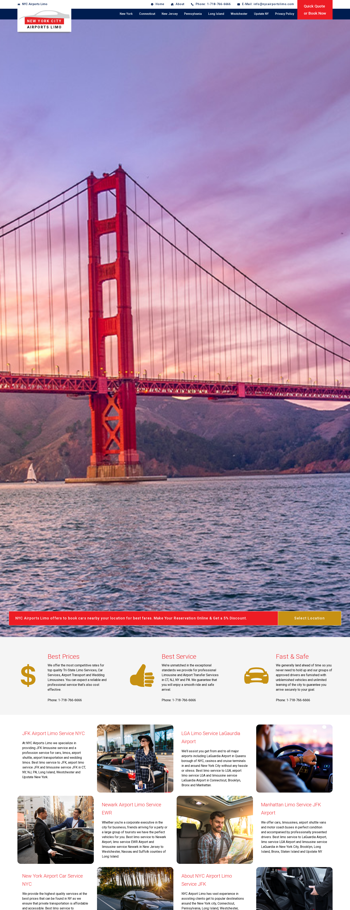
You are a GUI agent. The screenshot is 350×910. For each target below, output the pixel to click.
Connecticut (147, 14)
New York (126, 14)
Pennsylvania (193, 14)
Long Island (216, 14)
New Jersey (170, 14)
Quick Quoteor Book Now (315, 10)
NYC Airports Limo (34, 4)
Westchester (239, 14)
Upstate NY (261, 14)
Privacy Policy (284, 14)
